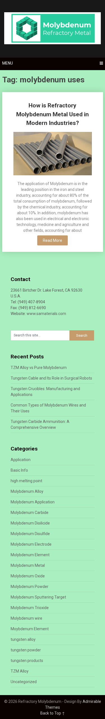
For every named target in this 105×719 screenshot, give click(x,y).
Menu (7, 63)
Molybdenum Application (33, 502)
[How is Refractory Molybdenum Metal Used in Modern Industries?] (52, 154)
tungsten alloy (23, 639)
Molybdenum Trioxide (30, 607)
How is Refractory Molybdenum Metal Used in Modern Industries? (52, 114)
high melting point (26, 481)
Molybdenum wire (26, 618)
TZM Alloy (20, 671)
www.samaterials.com (46, 313)
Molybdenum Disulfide (30, 533)
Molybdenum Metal (28, 565)
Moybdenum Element (30, 629)
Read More (52, 240)
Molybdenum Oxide (28, 576)
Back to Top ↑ (52, 713)
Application (21, 459)
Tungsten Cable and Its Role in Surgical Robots (51, 378)
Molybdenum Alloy (27, 491)
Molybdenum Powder (29, 586)
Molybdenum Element (30, 555)
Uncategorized (24, 681)
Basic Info (19, 470)
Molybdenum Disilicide (30, 523)
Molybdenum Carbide (29, 512)
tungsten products (27, 660)
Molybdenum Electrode (31, 544)
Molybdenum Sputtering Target (38, 597)
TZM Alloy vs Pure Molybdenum (39, 367)
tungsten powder (26, 650)
